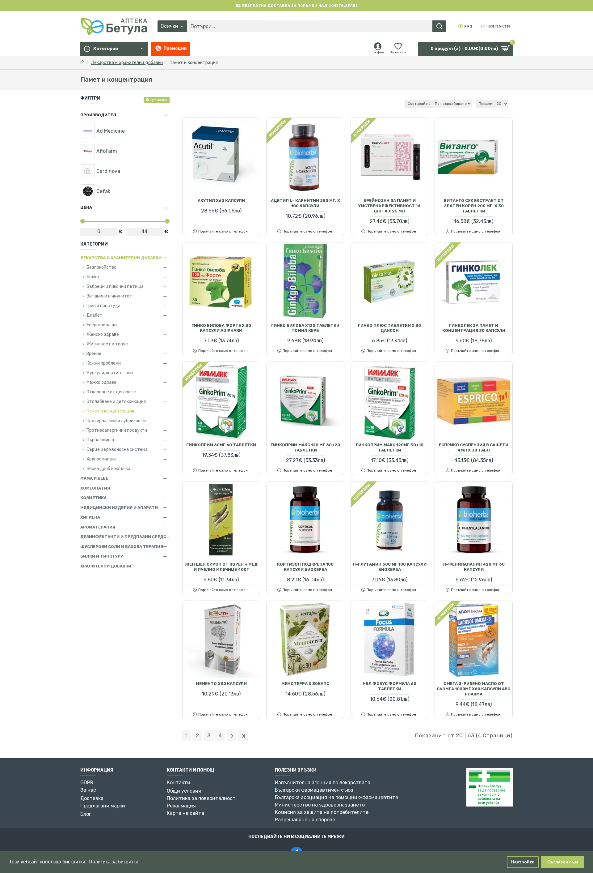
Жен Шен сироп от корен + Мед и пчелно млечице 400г (221, 567)
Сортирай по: (419, 103)
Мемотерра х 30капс (305, 683)
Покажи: (486, 103)
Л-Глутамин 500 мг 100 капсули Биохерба (390, 567)
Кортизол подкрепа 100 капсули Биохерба (305, 567)
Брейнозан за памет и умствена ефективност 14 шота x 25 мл (389, 205)
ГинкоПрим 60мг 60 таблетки (221, 445)
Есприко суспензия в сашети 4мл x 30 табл (473, 447)
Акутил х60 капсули (221, 200)
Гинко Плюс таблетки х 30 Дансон (389, 328)
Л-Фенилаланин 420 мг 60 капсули (474, 567)
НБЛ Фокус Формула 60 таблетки (389, 686)
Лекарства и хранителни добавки (127, 62)
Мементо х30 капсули (221, 683)
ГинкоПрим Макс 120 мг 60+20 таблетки (305, 447)
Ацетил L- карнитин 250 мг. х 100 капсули (305, 203)
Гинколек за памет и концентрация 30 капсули (473, 328)
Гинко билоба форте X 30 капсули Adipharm (221, 328)
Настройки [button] (523, 861)
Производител (98, 115)
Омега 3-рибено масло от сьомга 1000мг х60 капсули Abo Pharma (474, 688)
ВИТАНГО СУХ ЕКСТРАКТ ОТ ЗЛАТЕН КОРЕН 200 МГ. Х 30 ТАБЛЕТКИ (474, 205)
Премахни (158, 100)
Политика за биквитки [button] (113, 861)
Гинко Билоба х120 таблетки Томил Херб (305, 328)
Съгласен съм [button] (562, 861)
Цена (86, 207)
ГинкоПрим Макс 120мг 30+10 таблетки (389, 447)
